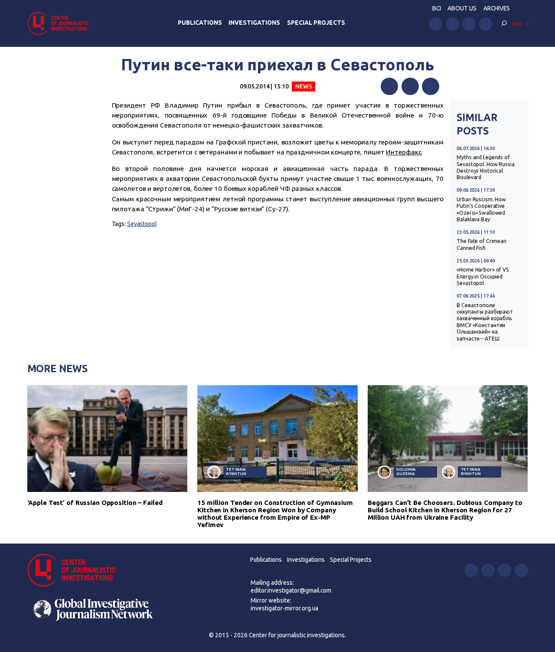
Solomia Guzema (406, 471)
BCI (436, 8)
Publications (200, 22)
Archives (496, 8)
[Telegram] (430, 86)
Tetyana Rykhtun (236, 471)
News (303, 86)
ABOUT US (462, 8)
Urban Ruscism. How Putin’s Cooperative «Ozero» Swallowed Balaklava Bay (481, 209)
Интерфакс (403, 152)
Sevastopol (142, 223)
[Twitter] (410, 86)
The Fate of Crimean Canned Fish (481, 244)
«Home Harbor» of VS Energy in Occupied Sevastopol (483, 276)
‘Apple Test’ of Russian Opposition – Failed (95, 502)
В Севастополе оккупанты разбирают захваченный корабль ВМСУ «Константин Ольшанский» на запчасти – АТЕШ (485, 321)
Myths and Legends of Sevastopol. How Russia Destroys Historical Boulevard (485, 167)
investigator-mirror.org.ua (284, 608)
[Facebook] (389, 86)
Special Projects (316, 22)
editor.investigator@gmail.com (291, 590)
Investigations (254, 22)
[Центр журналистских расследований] (60, 23)
